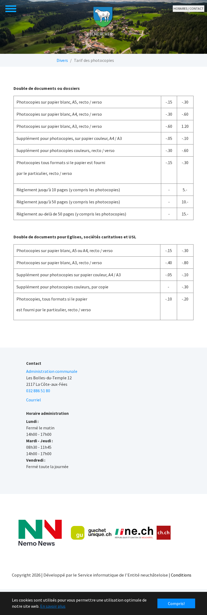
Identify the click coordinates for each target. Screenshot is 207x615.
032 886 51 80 (38, 390)
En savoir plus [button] (52, 606)
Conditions (181, 575)
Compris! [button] (176, 603)
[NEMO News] (40, 533)
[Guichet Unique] (91, 532)
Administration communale (51, 371)
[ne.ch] (134, 532)
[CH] (163, 532)
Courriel (33, 399)
